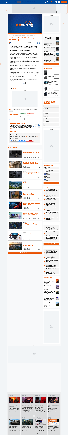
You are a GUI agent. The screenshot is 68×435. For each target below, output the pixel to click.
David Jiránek (26, 218)
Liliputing (14, 88)
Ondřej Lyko (26, 239)
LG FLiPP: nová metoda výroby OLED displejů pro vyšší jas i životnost (49, 298)
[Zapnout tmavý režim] (59, 2)
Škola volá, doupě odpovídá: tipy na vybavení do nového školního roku (30, 214)
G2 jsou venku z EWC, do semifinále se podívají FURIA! (14, 412)
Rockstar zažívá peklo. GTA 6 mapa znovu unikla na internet (49, 287)
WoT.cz (45, 306)
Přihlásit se (64, 1)
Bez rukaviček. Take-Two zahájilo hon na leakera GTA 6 (27, 405)
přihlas (26, 136)
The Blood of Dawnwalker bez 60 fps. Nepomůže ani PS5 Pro (27, 408)
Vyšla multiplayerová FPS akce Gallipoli (39, 408)
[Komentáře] (33, 42)
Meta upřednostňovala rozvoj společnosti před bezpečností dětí (30, 163)
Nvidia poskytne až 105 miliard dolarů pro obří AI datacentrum (31, 245)
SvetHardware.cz (47, 300)
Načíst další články (24, 252)
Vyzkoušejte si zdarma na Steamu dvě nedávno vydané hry (49, 292)
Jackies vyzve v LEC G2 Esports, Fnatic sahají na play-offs (53, 405)
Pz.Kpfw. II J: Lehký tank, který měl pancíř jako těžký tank (14, 431)
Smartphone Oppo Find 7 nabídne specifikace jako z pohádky (25, 35)
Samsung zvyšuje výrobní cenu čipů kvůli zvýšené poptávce (31, 204)
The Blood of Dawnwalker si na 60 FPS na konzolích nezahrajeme (49, 281)
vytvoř (37, 136)
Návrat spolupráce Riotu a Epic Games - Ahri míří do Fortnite (52, 413)
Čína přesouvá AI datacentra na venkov (31, 182)
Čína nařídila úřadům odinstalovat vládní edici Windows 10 (31, 234)
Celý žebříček (51, 182)
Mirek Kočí (13, 42)
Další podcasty (51, 243)
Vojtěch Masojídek (27, 157)
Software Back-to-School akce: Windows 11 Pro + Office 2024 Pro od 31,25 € (53, 427)
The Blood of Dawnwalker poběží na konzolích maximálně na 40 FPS (26, 432)
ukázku (11, 128)
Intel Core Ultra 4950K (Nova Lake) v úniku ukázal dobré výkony (40, 432)
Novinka (12, 35)
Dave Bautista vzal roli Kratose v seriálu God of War (40, 411)
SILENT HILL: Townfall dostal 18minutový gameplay (40, 405)
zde (24, 127)
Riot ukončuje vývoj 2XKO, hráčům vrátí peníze (52, 409)
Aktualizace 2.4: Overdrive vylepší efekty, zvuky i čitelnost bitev (49, 304)
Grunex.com (46, 283)
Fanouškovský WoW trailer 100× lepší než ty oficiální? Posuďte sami (26, 411)
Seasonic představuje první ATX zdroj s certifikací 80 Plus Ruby (31, 173)
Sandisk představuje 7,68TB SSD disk (31, 152)
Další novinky (51, 64)
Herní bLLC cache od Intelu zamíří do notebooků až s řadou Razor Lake (31, 224)
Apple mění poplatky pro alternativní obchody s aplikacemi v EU (31, 194)
